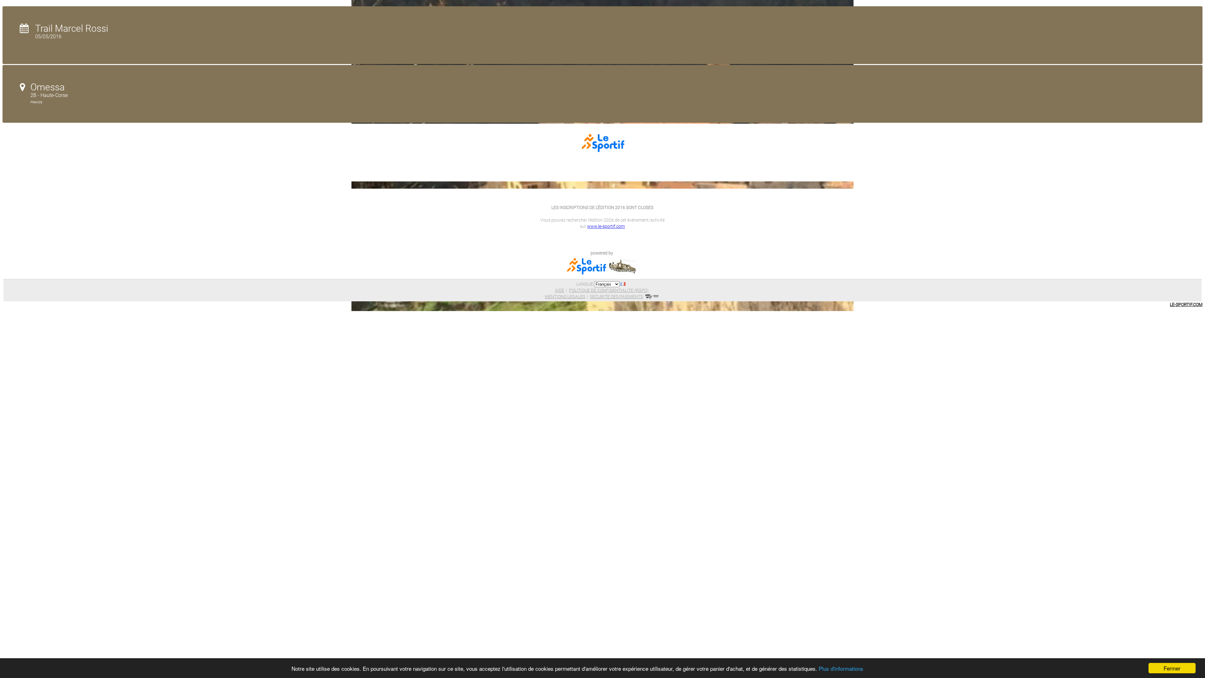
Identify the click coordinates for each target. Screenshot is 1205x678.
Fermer (1172, 668)
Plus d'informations (841, 668)
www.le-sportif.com (606, 226)
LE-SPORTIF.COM (1186, 304)
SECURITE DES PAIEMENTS (616, 296)
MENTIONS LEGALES (565, 296)
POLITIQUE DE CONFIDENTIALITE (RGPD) (609, 290)
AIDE (559, 290)
